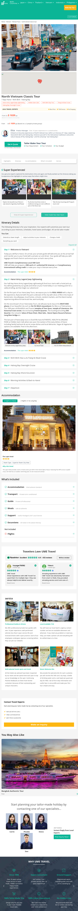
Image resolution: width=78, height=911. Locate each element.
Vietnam (49, 2)
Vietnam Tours (16, 22)
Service (58, 161)
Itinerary (18, 161)
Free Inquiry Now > (62, 837)
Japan (22, 2)
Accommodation (30, 161)
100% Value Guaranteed (39, 898)
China (30, 2)
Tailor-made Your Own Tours (54, 215)
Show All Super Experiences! (23, 215)
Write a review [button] (64, 558)
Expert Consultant (39, 875)
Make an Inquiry (39, 724)
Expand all (72, 245)
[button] (40, 81)
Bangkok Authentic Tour (13, 791)
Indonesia (60, 2)
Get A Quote (13, 144)
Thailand (38, 2)
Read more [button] (11, 583)
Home (5, 3)
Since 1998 (14, 875)
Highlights (7, 161)
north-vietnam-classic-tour (29, 22)
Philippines (71, 2)
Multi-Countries (13, 2)
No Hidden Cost (64, 898)
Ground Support (64, 875)
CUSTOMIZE (72, 17)
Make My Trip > (70, 8)
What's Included (46, 161)
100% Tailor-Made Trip (14, 898)
